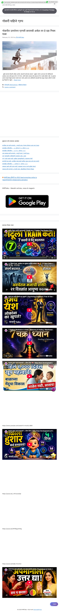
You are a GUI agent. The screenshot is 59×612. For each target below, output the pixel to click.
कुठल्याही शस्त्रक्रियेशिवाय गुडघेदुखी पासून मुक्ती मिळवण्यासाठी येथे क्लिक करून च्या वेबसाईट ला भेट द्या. (29, 11)
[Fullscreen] (54, 258)
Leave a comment (9, 87)
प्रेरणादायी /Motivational (11, 85)
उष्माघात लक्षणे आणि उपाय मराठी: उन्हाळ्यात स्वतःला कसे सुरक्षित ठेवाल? (19, 166)
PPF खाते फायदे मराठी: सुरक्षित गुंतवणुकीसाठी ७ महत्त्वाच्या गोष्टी (17, 158)
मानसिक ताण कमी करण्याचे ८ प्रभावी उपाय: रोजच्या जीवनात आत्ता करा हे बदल (20, 145)
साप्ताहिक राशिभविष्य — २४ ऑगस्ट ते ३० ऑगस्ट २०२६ (15, 148)
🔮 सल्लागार (54, 604)
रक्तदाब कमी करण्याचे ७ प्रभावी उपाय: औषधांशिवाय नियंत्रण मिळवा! (18, 169)
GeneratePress (37, 609)
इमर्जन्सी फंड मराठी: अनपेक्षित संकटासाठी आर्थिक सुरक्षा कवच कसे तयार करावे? (20, 161)
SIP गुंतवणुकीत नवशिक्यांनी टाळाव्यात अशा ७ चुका (14, 156)
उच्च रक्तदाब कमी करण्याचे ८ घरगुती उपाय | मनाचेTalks (15, 153)
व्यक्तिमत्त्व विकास (22, 85)
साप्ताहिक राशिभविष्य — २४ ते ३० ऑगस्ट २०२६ (14, 150)
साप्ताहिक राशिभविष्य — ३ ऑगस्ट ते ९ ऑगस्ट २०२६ (15, 164)
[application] (29, 244)
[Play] (4, 258)
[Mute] (52, 258)
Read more (17, 80)
